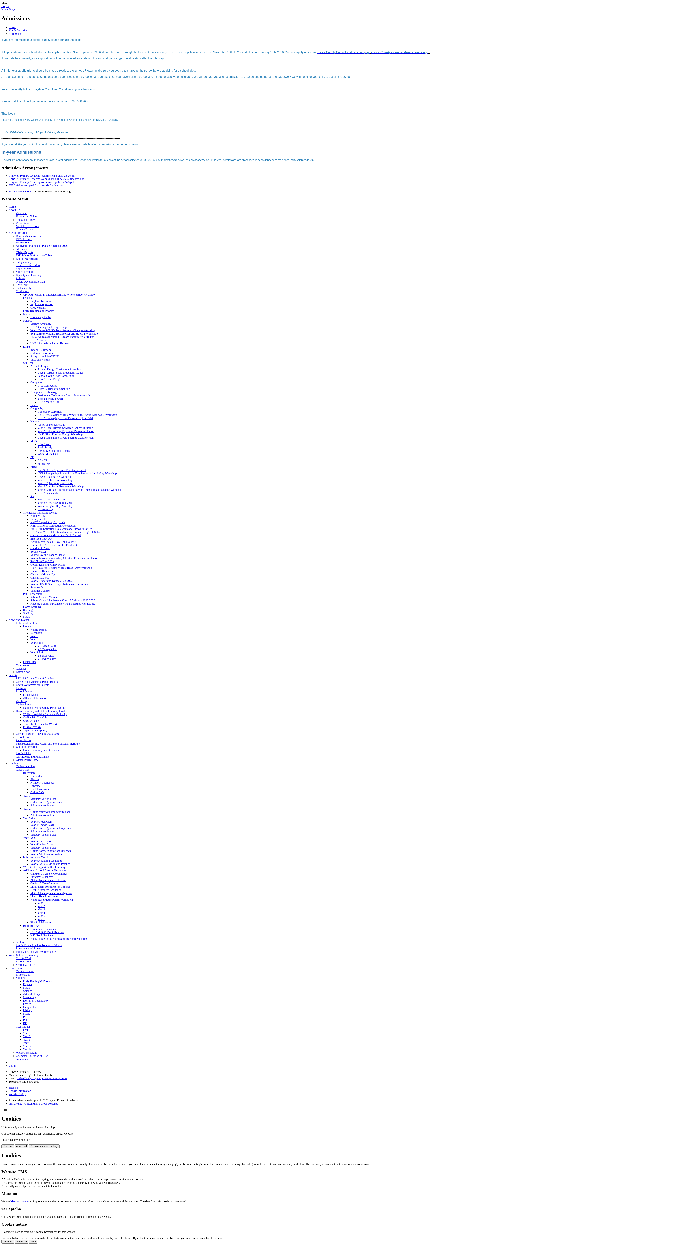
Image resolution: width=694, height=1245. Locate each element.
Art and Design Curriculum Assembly (59, 369)
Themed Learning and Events (40, 512)
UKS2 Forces (38, 340)
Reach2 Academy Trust (29, 236)
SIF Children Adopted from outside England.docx (37, 185)
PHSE (34, 467)
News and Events (19, 619)
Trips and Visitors (40, 359)
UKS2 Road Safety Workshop (55, 476)
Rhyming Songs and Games (54, 450)
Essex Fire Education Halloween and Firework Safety (61, 528)
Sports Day (44, 463)
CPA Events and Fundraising (32, 756)
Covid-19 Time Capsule (44, 883)
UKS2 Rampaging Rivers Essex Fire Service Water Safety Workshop (77, 473)
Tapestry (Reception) (35, 730)
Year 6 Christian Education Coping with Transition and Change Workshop (80, 489)
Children (14, 763)
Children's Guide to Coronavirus (48, 873)
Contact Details (24, 229)
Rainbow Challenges (42, 782)
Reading (28, 610)
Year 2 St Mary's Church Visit (55, 502)
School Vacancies (26, 964)
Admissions (15, 33)
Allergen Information (35, 697)
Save (33, 1241)
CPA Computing (47, 385)
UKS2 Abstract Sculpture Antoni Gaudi (60, 372)
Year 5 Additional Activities (46, 854)
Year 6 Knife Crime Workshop (55, 480)
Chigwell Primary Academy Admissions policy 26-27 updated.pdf (46, 178)
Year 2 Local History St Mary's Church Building (65, 427)
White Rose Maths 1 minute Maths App (45, 714)
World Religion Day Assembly (55, 506)
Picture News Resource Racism (48, 880)
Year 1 (34, 636)
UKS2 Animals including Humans (50, 343)
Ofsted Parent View (27, 759)
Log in (5, 6)
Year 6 (41, 919)
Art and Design (39, 366)
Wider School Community (23, 955)
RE (32, 496)
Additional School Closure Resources (44, 870)
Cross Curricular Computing (54, 388)
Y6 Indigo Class (47, 658)
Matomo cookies (19, 1201)
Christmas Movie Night (43, 574)
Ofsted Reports (24, 252)
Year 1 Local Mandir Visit (52, 499)
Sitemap (13, 1087)
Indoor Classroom (40, 349)
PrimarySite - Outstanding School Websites (33, 1103)
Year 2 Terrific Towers (50, 398)
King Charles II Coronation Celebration (53, 525)
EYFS (26, 346)
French (34, 405)
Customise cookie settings (44, 1146)
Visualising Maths (40, 317)
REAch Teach (24, 239)
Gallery (20, 942)
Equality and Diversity (29, 275)
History (34, 421)
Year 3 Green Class (41, 821)
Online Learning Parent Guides (41, 750)
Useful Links (23, 753)
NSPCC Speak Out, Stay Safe (47, 522)
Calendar (21, 668)
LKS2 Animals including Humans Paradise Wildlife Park (62, 336)
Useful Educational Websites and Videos (39, 945)
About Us (14, 209)
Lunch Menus (31, 694)
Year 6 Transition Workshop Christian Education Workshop (64, 558)
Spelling (28, 613)
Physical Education (41, 922)
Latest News (23, 671)
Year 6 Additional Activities (46, 860)
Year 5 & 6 (36, 652)
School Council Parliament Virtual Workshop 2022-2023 (62, 600)
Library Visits (38, 519)
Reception (36, 632)
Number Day (37, 515)
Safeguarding (23, 262)
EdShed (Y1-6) (32, 727)
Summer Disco (38, 587)
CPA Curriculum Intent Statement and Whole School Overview (59, 294)
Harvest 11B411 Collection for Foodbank (54, 545)
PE (32, 457)
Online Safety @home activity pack (50, 828)
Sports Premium (25, 271)
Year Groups (23, 1026)
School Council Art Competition (56, 375)
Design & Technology (35, 1000)
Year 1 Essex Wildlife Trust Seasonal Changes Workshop (62, 330)
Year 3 (41, 909)
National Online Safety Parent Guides (44, 707)
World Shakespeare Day (51, 424)
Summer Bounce (40, 590)
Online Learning (25, 766)
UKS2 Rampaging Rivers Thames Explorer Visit (65, 418)
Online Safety (24, 704)
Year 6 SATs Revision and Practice (50, 863)
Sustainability (23, 288)
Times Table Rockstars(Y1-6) (40, 724)
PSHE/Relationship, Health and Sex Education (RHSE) (48, 743)
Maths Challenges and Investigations (51, 893)
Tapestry (35, 785)
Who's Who (22, 222)
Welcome (21, 213)
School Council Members (44, 597)
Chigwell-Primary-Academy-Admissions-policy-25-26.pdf (42, 175)
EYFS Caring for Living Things (48, 327)
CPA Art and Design (49, 379)
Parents (13, 675)
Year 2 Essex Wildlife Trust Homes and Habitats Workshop (64, 333)
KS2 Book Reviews (41, 935)
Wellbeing (21, 701)
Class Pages (22, 769)
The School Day (25, 219)
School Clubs (23, 737)
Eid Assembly (45, 509)
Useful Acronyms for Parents (32, 684)
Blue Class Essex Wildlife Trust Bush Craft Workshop (61, 567)
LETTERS (29, 662)
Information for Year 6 (35, 857)
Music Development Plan (30, 281)
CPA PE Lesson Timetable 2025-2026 (37, 733)
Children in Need (40, 548)
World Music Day (48, 453)
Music (33, 440)
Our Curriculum (25, 971)
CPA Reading (38, 307)
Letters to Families (26, 623)
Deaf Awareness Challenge (45, 889)
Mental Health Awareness (45, 896)
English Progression (41, 304)
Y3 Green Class (47, 645)
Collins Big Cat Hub (35, 717)
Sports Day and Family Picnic (47, 554)
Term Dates (22, 284)
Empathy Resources (41, 876)
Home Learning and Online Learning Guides (41, 711)
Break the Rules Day (42, 571)
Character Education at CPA (32, 1055)
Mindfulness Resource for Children (50, 886)
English (27, 297)
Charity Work (23, 958)
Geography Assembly (50, 411)
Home (12, 27)
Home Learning (32, 606)
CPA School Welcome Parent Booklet (37, 681)
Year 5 (41, 915)
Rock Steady (45, 447)
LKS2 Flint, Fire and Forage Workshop (60, 434)
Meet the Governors (27, 226)
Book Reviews (31, 925)
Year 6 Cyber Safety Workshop (55, 483)
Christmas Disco (39, 577)
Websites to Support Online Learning (44, 867)
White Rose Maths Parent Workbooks (51, 899)
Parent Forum (23, 740)
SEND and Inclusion (28, 265)
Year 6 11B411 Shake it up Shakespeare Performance (60, 584)
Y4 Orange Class (47, 649)
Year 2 (34, 639)
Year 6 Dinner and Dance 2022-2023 (51, 580)
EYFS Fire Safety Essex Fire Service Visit (62, 470)
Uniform (21, 688)
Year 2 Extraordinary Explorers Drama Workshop (66, 431)
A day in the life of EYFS (45, 356)
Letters (27, 626)
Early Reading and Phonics (38, 310)
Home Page (8, 9)
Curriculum (22, 291)
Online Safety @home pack (46, 802)
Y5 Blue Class (46, 655)
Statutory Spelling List (43, 798)
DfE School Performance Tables (34, 255)
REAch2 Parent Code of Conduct (35, 678)
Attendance (22, 249)
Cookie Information (20, 1090)
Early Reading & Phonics (37, 981)
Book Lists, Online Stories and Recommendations (58, 938)
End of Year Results (27, 258)
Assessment (22, 1059)
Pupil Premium (24, 268)
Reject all (8, 1146)
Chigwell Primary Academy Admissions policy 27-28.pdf (41, 182)
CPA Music (44, 444)
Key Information (18, 30)
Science (27, 320)
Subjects (28, 362)
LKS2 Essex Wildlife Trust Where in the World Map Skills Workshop (77, 414)
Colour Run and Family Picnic (47, 564)
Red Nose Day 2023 (42, 561)
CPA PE (42, 460)
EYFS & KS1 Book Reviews (47, 932)
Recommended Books (28, 948)
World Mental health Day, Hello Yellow (53, 541)
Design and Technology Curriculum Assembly (64, 395)
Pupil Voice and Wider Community (36, 951)
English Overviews (41, 301)
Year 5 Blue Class (40, 841)
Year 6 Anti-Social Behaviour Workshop (61, 486)
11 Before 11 (23, 974)
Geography (36, 408)
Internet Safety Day (41, 538)
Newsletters (22, 665)
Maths (26, 314)
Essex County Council (21, 191)
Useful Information (27, 746)
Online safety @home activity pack (50, 811)
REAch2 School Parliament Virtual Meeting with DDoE (62, 603)
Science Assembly (40, 323)
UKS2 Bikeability (48, 493)
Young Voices (38, 551)
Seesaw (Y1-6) (31, 720)
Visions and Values (27, 216)
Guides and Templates (43, 928)
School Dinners (25, 691)
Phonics (34, 779)
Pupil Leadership (32, 593)
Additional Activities (42, 805)
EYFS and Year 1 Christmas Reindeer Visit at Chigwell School (66, 532)
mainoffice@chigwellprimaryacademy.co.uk (42, 1078)
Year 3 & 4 (36, 642)
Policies (20, 278)
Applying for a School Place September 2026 (42, 245)
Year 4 (41, 912)
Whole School (38, 629)
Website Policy (17, 1094)
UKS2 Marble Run (48, 401)
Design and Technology (44, 392)
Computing (36, 382)
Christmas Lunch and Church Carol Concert (55, 535)
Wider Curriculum (26, 1052)
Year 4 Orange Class (42, 824)
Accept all (21, 1146)
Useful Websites (39, 789)
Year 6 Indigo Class (41, 844)
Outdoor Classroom (41, 353)
